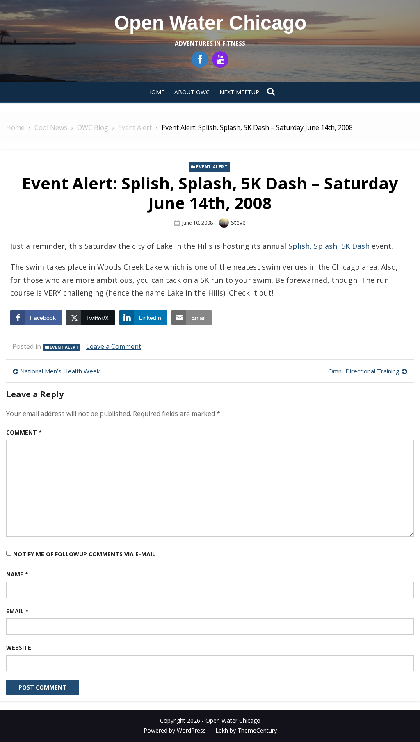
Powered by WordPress (175, 730)
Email (17, 611)
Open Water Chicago (210, 23)
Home (155, 92)
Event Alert (212, 167)
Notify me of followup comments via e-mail (84, 554)
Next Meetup (239, 92)
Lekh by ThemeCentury (246, 730)
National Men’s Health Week (60, 371)
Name (17, 574)
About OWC (192, 92)
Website (18, 647)
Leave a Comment (113, 346)
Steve (238, 222)
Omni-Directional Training (363, 371)
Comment (24, 432)
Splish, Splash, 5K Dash (329, 246)
